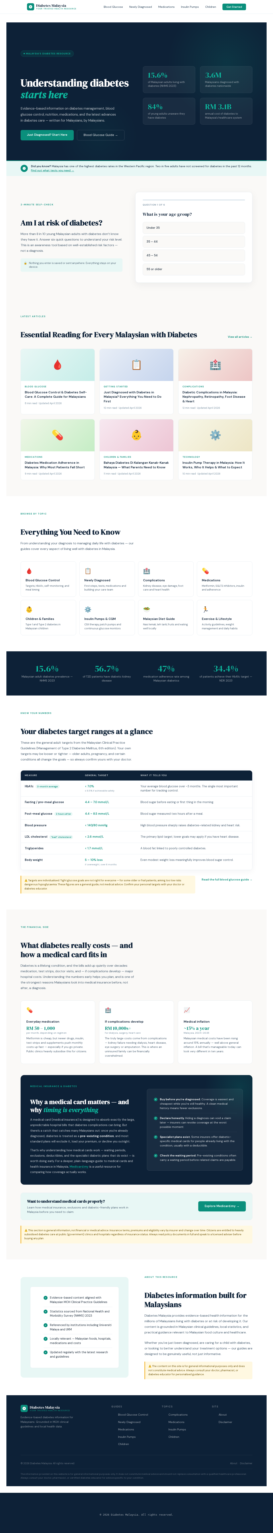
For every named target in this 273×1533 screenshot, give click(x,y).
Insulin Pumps (190, 7)
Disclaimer (225, 1422)
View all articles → (240, 337)
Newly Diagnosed (140, 7)
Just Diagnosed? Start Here (47, 135)
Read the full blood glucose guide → (227, 879)
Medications (166, 7)
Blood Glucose (113, 7)
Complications (178, 1414)
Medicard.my (79, 1167)
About (223, 1414)
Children (210, 7)
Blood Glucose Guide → (101, 135)
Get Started (234, 7)
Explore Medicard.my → (222, 1206)
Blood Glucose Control (133, 1414)
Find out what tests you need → (52, 170)
